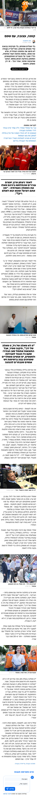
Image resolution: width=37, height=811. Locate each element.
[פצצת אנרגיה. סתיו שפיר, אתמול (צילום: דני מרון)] (18, 660)
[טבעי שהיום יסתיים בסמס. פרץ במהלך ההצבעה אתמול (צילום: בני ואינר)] (18, 322)
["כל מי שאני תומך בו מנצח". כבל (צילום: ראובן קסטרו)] (18, 478)
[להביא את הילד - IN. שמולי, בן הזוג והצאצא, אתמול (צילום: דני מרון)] (18, 571)
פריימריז (22, 763)
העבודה (17, 763)
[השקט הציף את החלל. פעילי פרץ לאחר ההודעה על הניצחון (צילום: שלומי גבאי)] (18, 160)
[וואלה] (27, 3)
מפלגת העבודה (30, 763)
